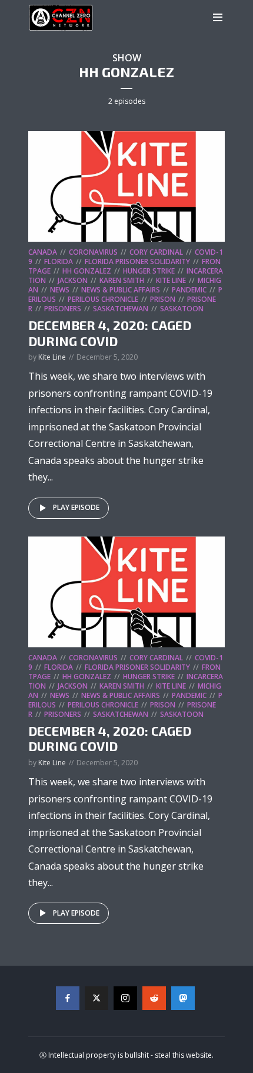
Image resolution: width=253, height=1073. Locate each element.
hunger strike (149, 271)
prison (162, 299)
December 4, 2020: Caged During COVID (109, 332)
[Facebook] (67, 998)
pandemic (189, 290)
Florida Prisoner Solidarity (137, 261)
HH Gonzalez (86, 271)
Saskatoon (182, 309)
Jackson (73, 280)
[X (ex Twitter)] (96, 998)
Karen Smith (121, 280)
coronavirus (93, 252)
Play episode (76, 507)
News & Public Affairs (120, 290)
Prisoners (62, 309)
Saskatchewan (120, 309)
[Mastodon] (183, 998)
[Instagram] (125, 998)
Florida (58, 261)
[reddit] (154, 998)
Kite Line (171, 280)
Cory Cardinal (156, 252)
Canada (42, 252)
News (59, 290)
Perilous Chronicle (103, 299)
